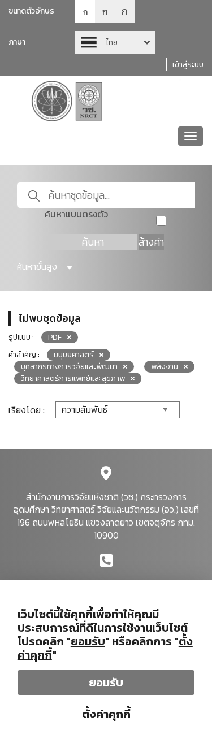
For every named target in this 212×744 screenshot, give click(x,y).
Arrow (115, 42)
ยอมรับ (106, 682)
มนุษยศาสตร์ (74, 355)
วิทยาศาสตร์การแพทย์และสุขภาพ (73, 378)
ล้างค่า (151, 242)
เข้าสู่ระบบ (188, 65)
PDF (55, 337)
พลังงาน (164, 367)
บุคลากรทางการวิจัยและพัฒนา (69, 367)
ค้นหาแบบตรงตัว (76, 214)
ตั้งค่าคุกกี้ (106, 714)
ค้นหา (92, 242)
